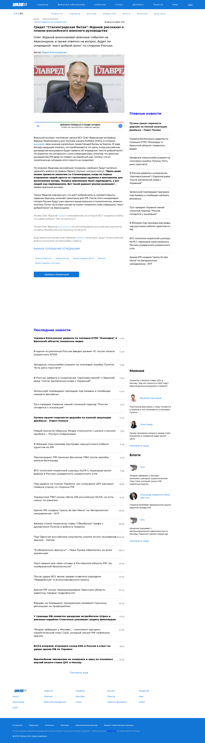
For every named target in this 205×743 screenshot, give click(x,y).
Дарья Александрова (54, 52)
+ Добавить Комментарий (56, 274)
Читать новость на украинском (50, 22)
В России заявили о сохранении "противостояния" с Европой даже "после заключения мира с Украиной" (150, 178)
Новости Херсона (43, 258)
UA (16, 13)
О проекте (17, 725)
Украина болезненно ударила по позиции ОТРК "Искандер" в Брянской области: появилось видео (149, 143)
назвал (62, 215)
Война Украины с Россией (47, 263)
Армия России (62, 258)
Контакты (49, 725)
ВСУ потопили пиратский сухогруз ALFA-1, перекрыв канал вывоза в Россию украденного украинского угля (150, 243)
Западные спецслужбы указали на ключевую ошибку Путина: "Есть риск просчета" (150, 161)
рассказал (64, 226)
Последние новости (52, 330)
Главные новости (145, 113)
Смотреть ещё (79, 672)
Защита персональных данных (118, 725)
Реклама (65, 725)
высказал (39, 144)
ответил (80, 237)
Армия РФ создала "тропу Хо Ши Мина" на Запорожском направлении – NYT (149, 260)
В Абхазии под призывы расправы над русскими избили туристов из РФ (150, 226)
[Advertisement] (79, 300)
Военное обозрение (50, 19)
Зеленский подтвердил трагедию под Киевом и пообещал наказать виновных (149, 195)
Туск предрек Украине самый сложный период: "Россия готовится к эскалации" (147, 210)
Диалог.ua (111, 731)
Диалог (36, 19)
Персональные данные (86, 725)
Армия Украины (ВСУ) (83, 258)
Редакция (33, 725)
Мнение (101, 258)
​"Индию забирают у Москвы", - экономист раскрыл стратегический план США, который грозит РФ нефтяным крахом (72, 632)
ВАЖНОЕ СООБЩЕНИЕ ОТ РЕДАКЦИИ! (57, 248)
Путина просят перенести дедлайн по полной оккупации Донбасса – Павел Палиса (148, 126)
